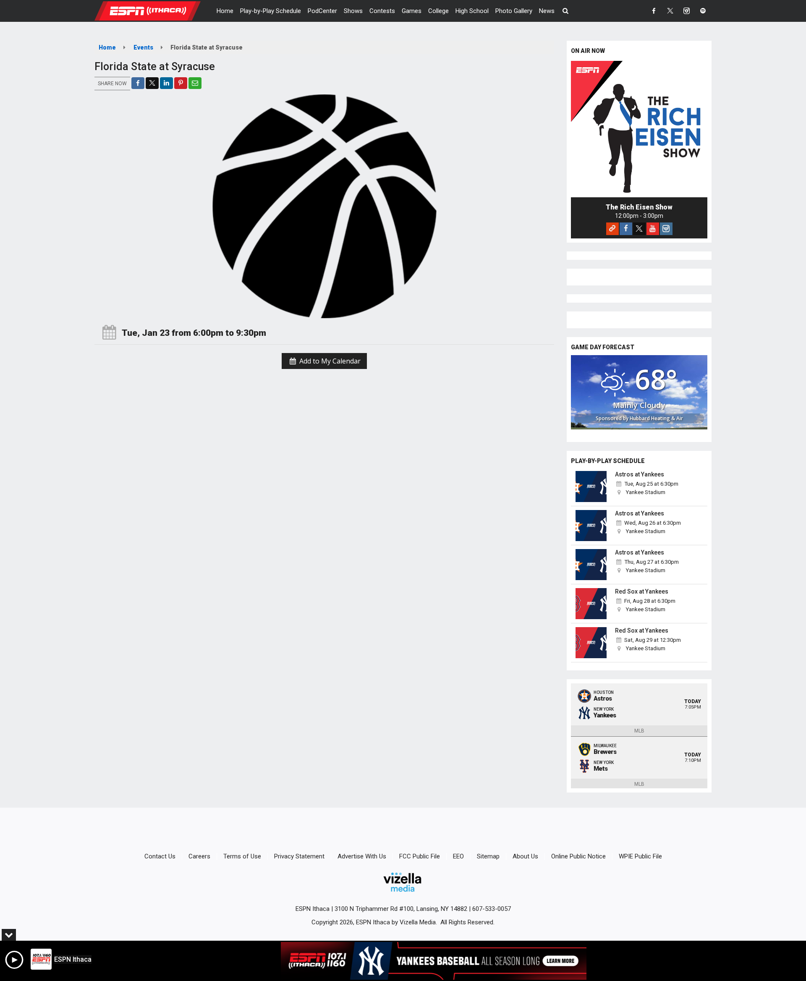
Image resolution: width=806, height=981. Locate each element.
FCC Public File (419, 856)
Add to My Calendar (329, 361)
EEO (458, 856)
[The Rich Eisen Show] (639, 129)
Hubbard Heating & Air (656, 418)
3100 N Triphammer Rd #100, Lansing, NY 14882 (401, 909)
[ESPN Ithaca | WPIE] (153, 10)
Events (143, 47)
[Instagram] (666, 228)
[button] (565, 11)
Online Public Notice (578, 856)
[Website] (612, 228)
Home (225, 11)
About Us (525, 856)
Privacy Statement (299, 856)
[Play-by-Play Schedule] (591, 486)
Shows (353, 11)
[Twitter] (639, 228)
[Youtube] (652, 228)
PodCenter (322, 11)
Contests (382, 11)
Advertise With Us (362, 856)
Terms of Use (242, 856)
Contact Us (159, 856)
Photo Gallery (513, 11)
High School (472, 11)
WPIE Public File (640, 856)
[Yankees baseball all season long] (433, 961)
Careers (199, 856)
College (438, 11)
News (547, 11)
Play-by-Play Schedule (270, 11)
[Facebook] (626, 228)
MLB (639, 731)
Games (411, 11)
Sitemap (488, 856)
